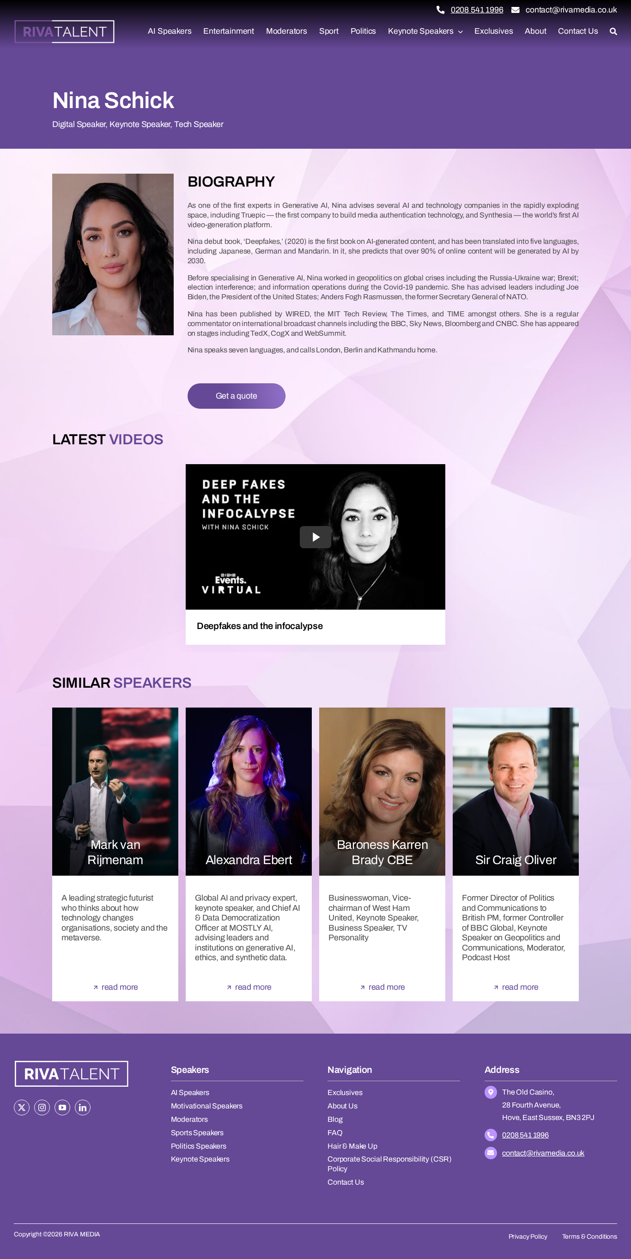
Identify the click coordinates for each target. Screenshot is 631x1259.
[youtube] (62, 1107)
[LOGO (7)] (71, 1061)
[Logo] (64, 23)
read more (120, 987)
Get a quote (236, 395)
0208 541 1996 (477, 10)
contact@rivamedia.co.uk (571, 10)
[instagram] (42, 1107)
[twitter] (22, 1107)
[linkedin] (83, 1107)
